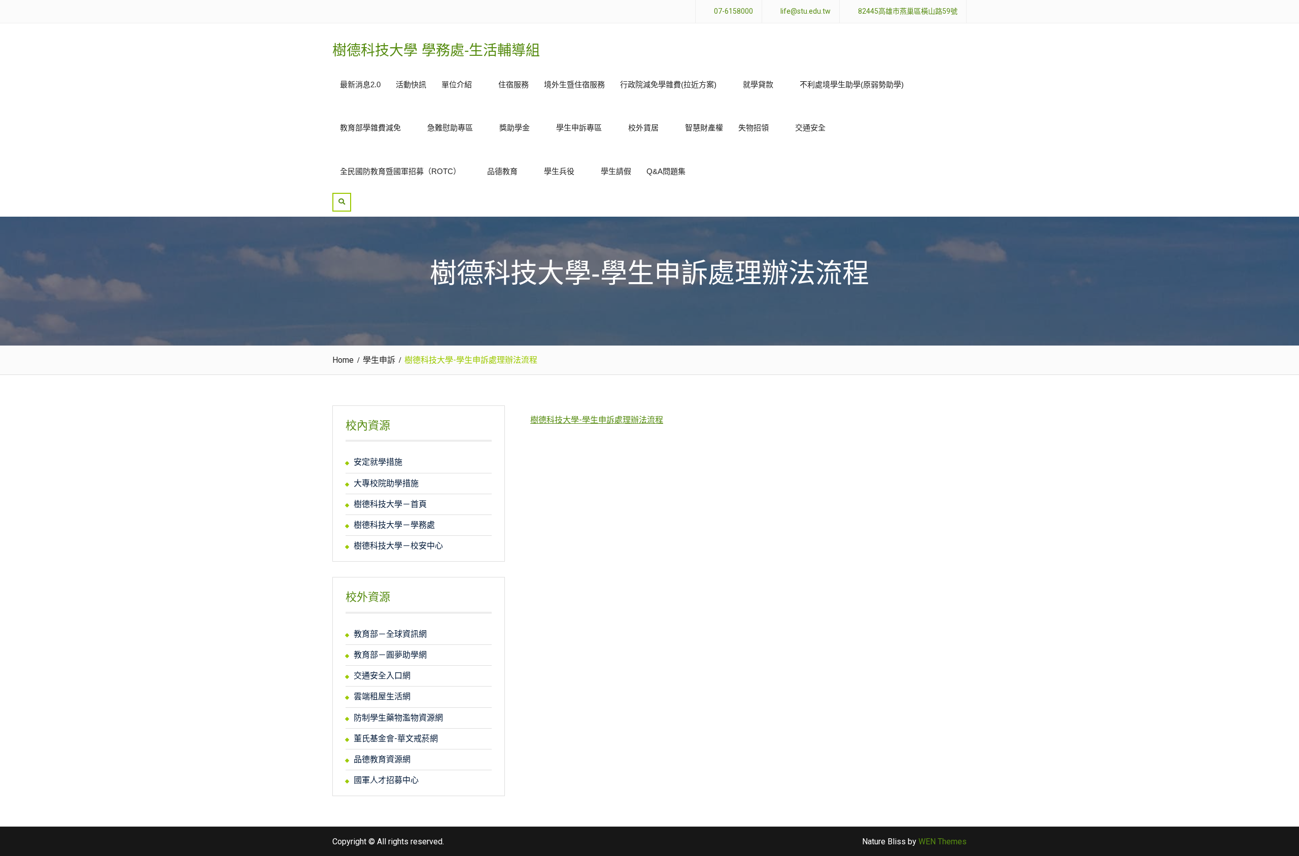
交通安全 (810, 127)
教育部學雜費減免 (370, 127)
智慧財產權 (704, 127)
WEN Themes (942, 841)
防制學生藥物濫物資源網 (398, 718)
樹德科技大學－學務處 (394, 525)
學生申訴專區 (579, 127)
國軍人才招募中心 (386, 780)
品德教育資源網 (382, 759)
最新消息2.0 (360, 84)
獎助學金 (514, 127)
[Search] (341, 202)
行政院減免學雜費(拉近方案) (668, 84)
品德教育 (502, 171)
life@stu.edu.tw (805, 11)
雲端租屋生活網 (382, 696)
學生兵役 (559, 171)
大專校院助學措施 (386, 483)
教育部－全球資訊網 (390, 634)
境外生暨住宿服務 (574, 84)
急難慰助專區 (450, 127)
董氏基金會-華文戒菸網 (396, 738)
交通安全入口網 (382, 675)
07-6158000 (733, 11)
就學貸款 (758, 84)
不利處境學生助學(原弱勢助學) (852, 84)
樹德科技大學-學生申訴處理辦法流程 (596, 420)
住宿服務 (513, 84)
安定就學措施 (378, 462)
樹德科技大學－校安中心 (398, 546)
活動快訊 (411, 84)
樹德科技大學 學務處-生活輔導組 (436, 50)
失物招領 (753, 127)
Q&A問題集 (666, 171)
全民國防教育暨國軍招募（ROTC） (400, 171)
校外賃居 (643, 127)
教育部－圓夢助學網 (390, 655)
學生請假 (616, 171)
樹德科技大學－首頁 (390, 504)
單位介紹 (456, 84)
